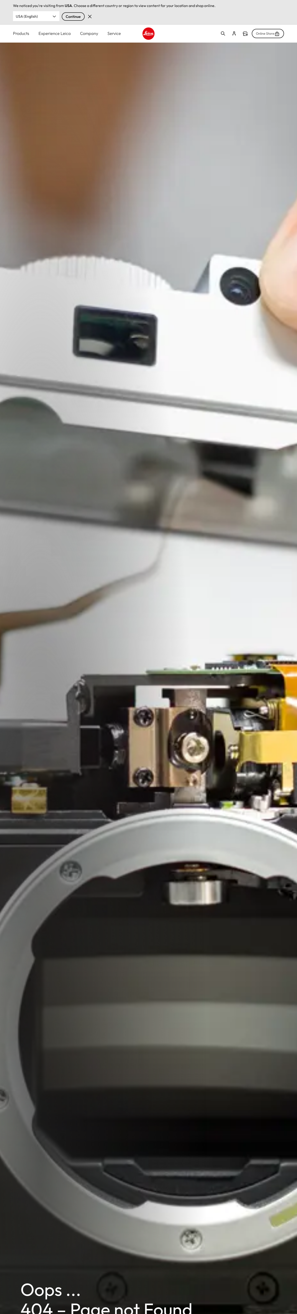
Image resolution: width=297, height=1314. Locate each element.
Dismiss (90, 16)
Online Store (265, 33)
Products (21, 33)
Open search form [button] (223, 33)
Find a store (245, 33)
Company (89, 33)
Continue (73, 16)
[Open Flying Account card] (234, 33)
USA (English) (27, 16)
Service (114, 33)
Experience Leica (55, 33)
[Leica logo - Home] (148, 33)
